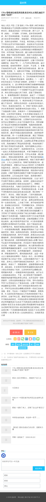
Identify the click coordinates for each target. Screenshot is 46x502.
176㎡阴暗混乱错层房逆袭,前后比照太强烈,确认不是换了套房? (27, 369)
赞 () (17, 332)
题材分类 (28, 18)
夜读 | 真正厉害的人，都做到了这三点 (26, 378)
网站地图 (21, 497)
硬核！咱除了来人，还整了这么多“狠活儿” (28, 407)
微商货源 (25, 344)
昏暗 (37, 344)
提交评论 (38, 468)
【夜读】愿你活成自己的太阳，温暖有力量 (27, 428)
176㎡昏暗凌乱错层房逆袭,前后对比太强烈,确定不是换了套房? (23, 13)
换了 (32, 344)
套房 (18, 344)
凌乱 (13, 344)
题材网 (23, 2)
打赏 (31, 332)
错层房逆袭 (22, 348)
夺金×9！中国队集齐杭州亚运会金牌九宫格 (27, 399)
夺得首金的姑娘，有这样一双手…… (26, 417)
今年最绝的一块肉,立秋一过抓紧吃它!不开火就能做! (23, 353)
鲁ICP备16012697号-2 (32, 497)
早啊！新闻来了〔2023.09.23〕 (24, 437)
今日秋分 (15, 388)
